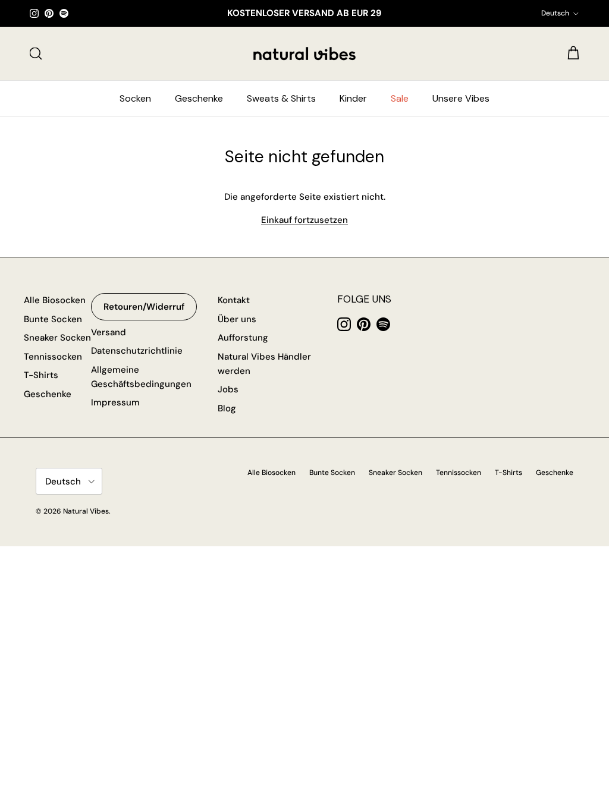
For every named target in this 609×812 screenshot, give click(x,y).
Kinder (353, 98)
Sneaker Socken (57, 338)
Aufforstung (243, 338)
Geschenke (199, 98)
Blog (227, 408)
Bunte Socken (53, 319)
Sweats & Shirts (281, 98)
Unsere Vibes (460, 98)
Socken (135, 98)
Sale (400, 98)
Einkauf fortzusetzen (304, 220)
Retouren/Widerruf (143, 307)
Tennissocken (53, 357)
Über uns (237, 319)
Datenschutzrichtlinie (137, 351)
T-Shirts (41, 375)
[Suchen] (36, 53)
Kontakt (234, 300)
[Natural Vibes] (304, 53)
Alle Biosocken (55, 300)
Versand (108, 332)
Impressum (115, 402)
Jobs (228, 389)
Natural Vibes (86, 511)
